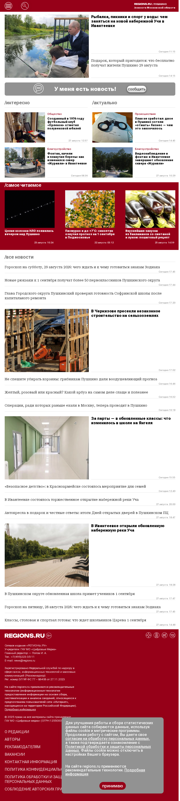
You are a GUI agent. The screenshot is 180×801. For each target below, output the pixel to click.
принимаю (112, 785)
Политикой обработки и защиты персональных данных (108, 748)
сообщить (137, 89)
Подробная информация (20, 709)
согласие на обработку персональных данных (107, 738)
